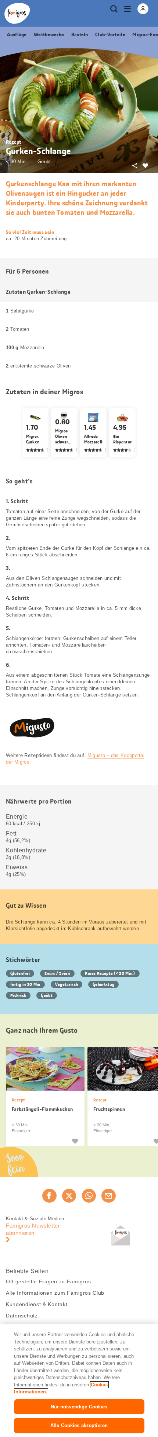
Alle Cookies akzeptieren (79, 1425)
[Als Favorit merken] (75, 1140)
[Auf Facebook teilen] (49, 1196)
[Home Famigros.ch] (17, 13)
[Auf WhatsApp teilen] (89, 1196)
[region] (79, 1380)
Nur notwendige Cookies (79, 1406)
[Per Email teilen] (108, 1196)
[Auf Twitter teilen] (69, 1196)
